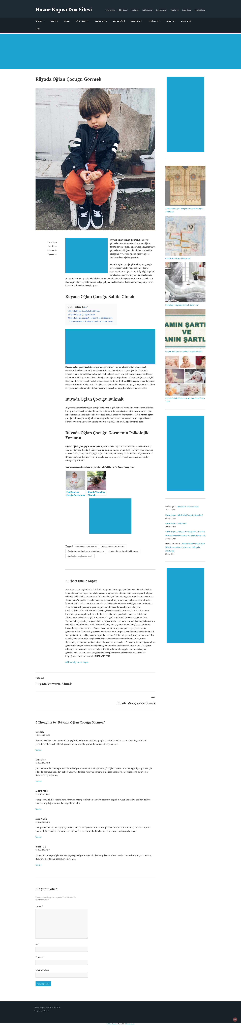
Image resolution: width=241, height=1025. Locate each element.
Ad (38, 944)
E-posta (40, 957)
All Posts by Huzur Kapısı (76, 662)
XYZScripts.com (130, 1024)
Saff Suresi (182, 523)
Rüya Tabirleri (52, 254)
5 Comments (52, 250)
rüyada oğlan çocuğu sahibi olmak (80, 556)
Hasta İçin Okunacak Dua (188, 506)
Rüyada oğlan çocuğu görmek (113, 546)
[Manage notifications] (235, 1019)
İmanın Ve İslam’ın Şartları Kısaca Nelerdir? (183, 351)
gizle (85, 307)
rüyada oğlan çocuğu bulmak (86, 546)
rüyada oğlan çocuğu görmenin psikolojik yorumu (86, 551)
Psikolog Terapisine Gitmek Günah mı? (182, 305)
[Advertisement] (120, 52)
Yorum (39, 906)
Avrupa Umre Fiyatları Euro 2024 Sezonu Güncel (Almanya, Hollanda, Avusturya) (185, 547)
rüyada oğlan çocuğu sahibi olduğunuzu (123, 551)
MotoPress (45, 1011)
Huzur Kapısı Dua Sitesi (64, 9)
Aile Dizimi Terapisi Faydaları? (178, 258)
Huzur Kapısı (52, 242)
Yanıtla (38, 750)
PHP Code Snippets (112, 1024)
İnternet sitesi (42, 969)
